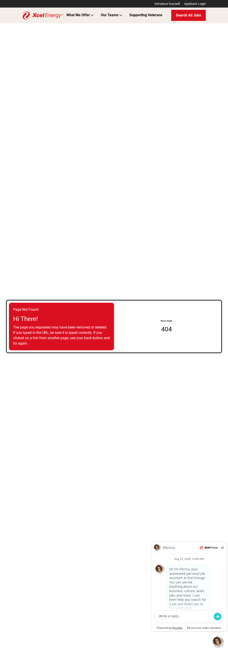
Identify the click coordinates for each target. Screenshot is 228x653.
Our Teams (110, 15)
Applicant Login (195, 4)
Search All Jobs (188, 15)
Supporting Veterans (145, 15)
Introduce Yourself (167, 4)
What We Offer (78, 15)
